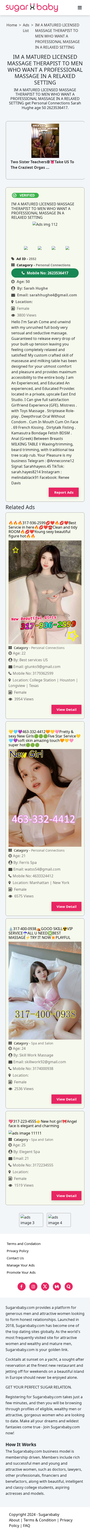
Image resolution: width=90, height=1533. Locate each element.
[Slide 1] (30, 248)
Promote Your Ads (21, 1272)
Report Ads (63, 492)
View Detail (67, 709)
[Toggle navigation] (79, 7)
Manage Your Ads (21, 1265)
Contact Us (15, 1258)
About (14, 1520)
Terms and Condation (24, 1243)
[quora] (69, 1286)
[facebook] (22, 1286)
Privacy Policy (18, 1250)
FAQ (26, 1525)
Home (11, 25)
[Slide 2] (44, 248)
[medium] (57, 1286)
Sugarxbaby (49, 1514)
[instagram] (33, 1286)
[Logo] (32, 7)
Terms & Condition (40, 1520)
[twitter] (45, 1286)
